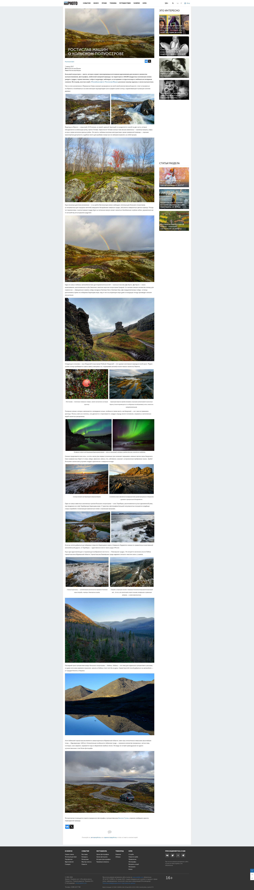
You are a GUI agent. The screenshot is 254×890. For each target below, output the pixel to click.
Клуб (144, 3)
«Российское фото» (98, 82)
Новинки (118, 854)
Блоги (130, 869)
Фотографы (132, 862)
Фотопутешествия (71, 857)
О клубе (131, 854)
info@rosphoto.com (81, 883)
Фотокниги (132, 867)
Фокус (96, 3)
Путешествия (125, 3)
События (86, 3)
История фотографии (103, 859)
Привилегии (132, 859)
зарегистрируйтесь (110, 837)
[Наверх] (251, 883)
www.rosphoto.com (177, 863)
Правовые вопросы (102, 862)
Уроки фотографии (102, 854)
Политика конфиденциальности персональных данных (118, 883)
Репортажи (85, 859)
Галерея (137, 3)
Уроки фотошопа (101, 857)
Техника (113, 3)
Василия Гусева (123, 818)
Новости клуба (133, 857)
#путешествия (69, 61)
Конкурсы (85, 857)
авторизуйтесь (96, 837)
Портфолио (69, 859)
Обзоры (118, 857)
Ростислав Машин (111, 82)
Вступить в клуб (134, 864)
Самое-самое (69, 854)
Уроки (104, 3)
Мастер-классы (86, 862)
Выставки (85, 854)
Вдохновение (69, 862)
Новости (84, 864)
